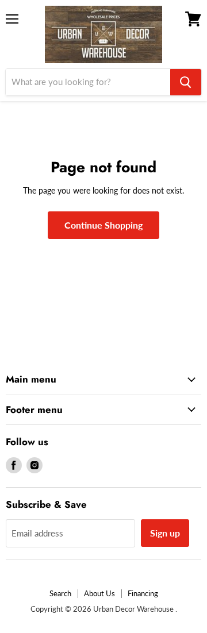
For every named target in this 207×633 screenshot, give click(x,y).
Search (60, 593)
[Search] (185, 82)
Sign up (165, 532)
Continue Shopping (103, 224)
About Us (99, 593)
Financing (143, 593)
